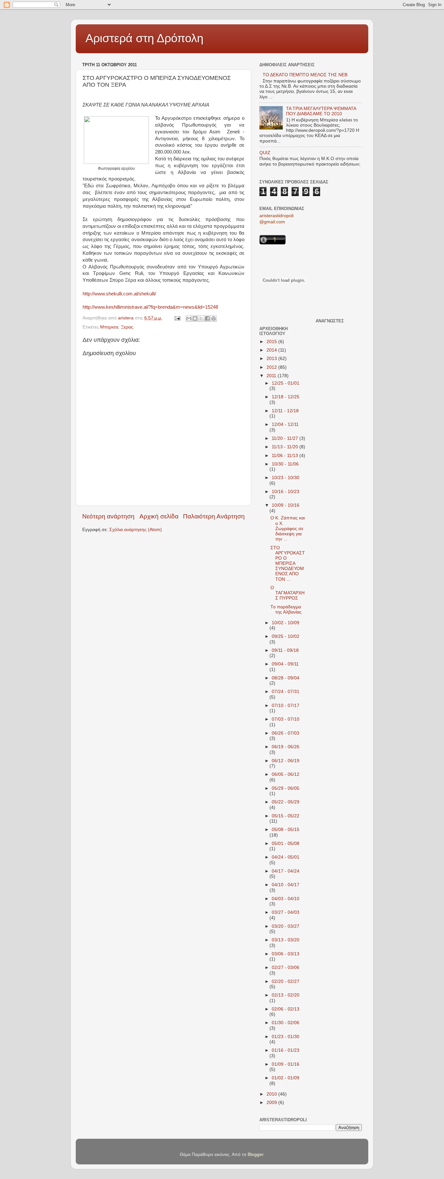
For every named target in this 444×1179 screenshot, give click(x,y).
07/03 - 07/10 (285, 719)
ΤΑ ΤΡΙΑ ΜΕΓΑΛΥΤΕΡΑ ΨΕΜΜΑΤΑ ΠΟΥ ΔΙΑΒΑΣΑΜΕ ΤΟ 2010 (321, 111)
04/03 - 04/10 (285, 898)
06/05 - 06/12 (285, 774)
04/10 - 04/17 (285, 884)
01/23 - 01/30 (285, 1036)
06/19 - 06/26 (285, 746)
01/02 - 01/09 (285, 1077)
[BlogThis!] (195, 318)
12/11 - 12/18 (285, 410)
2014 (272, 350)
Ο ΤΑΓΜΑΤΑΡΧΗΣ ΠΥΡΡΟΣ (287, 593)
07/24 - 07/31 (285, 691)
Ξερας (127, 327)
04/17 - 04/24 (285, 871)
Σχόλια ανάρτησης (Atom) (135, 529)
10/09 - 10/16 (285, 505)
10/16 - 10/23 (285, 491)
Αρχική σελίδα (158, 516)
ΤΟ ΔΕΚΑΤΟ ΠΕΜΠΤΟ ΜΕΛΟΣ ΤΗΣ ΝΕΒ (305, 74)
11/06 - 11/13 (285, 455)
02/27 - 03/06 (285, 967)
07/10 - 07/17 (285, 705)
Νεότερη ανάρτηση (108, 516)
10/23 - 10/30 (285, 477)
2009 (272, 1102)
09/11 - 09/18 (285, 650)
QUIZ (264, 152)
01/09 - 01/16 (285, 1064)
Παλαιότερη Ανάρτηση (214, 516)
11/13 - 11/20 (285, 446)
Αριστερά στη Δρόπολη (144, 38)
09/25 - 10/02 (285, 636)
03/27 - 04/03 (285, 912)
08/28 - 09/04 (285, 678)
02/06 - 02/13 (285, 1009)
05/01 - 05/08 (285, 843)
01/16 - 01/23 (285, 1050)
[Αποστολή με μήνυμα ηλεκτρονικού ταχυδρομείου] (189, 318)
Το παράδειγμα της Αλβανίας (286, 609)
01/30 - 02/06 (285, 1022)
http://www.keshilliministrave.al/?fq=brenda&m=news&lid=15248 (150, 307)
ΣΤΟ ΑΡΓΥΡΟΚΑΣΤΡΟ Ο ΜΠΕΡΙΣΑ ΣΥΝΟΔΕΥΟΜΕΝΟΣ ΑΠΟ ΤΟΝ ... (287, 563)
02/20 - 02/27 (285, 981)
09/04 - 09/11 (285, 664)
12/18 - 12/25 (285, 396)
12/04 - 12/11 (285, 424)
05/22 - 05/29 (285, 802)
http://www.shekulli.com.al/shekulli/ (119, 293)
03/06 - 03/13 (285, 953)
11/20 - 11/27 (285, 438)
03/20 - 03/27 (285, 926)
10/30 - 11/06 (285, 464)
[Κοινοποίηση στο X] (201, 318)
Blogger (255, 1154)
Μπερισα (109, 327)
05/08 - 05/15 (285, 829)
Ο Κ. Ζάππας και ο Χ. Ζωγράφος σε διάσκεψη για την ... (287, 528)
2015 (272, 341)
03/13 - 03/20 (285, 939)
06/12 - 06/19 (285, 760)
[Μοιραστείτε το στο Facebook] (207, 318)
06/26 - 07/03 (285, 733)
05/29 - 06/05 (285, 788)
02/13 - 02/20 (285, 995)
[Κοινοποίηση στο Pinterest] (213, 318)
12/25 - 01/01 (285, 383)
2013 (272, 358)
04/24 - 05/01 (285, 857)
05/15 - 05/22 (285, 815)
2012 (272, 367)
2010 (272, 1094)
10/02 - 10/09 (285, 622)
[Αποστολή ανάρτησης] (177, 318)
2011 (272, 375)
